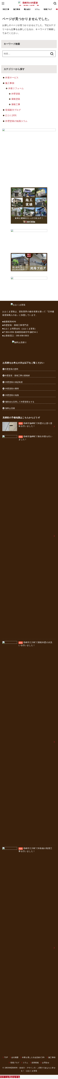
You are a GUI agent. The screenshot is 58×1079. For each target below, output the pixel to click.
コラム (37, 9)
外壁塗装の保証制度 (14, 382)
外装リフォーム (16, 88)
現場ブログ (48, 9)
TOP (6, 1057)
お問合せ (45, 1063)
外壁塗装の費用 (12, 388)
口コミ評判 (10, 115)
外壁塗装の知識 (12, 395)
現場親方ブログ (13, 110)
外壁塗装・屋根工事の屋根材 (17, 375)
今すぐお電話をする (10, 1077)
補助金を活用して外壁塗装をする (19, 402)
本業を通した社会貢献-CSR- (33, 1057)
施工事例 (16, 9)
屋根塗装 (15, 99)
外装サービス (11, 77)
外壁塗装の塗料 (11, 369)
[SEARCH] (55, 3)
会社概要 (14, 1057)
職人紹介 (27, 9)
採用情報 (35, 1063)
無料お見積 (10, 408)
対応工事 (6, 9)
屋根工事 (15, 104)
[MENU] (3, 3)
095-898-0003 (22, 336)
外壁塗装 (15, 93)
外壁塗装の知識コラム (16, 121)
